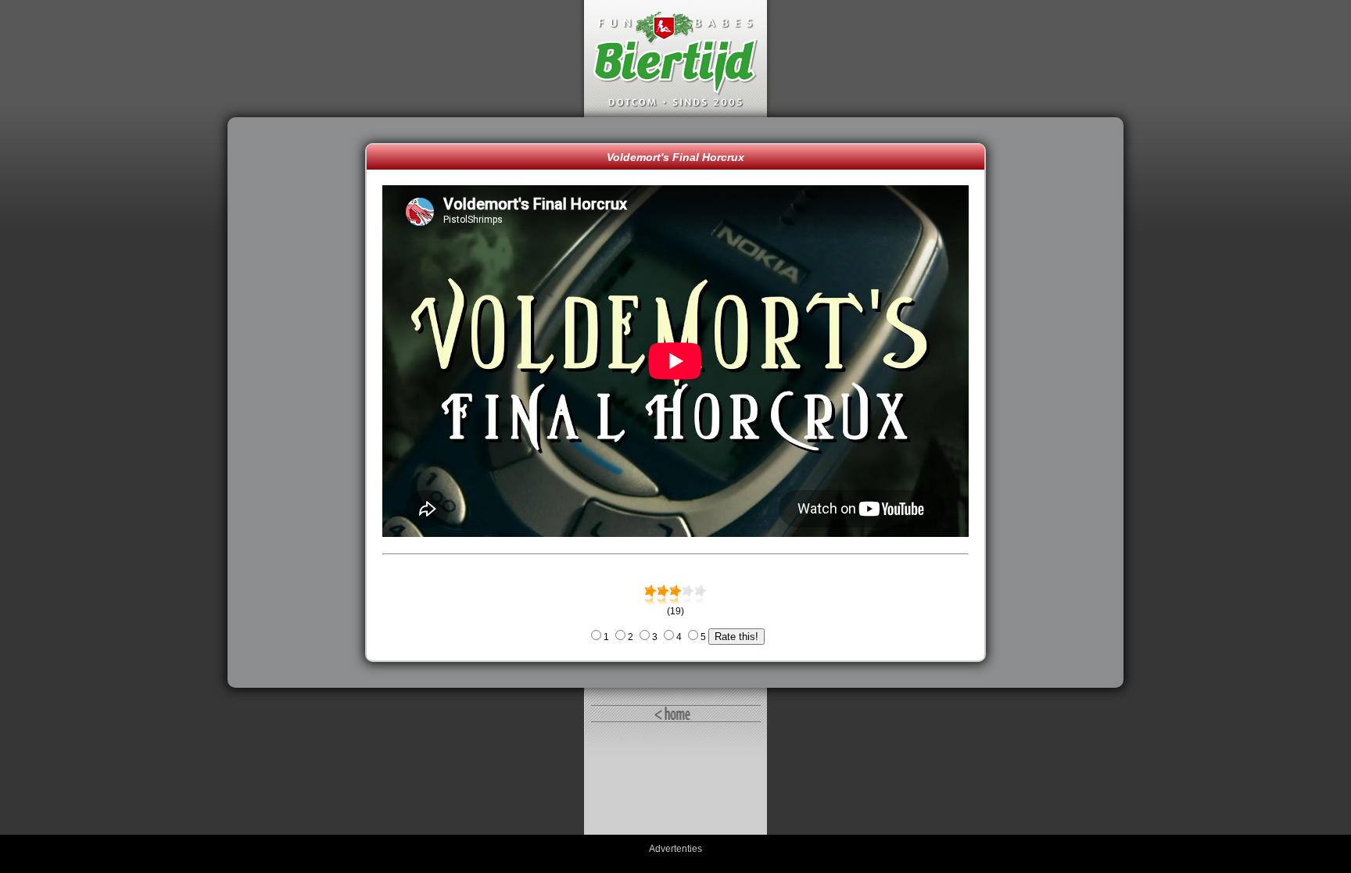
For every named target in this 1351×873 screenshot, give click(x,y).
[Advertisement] (300, 402)
